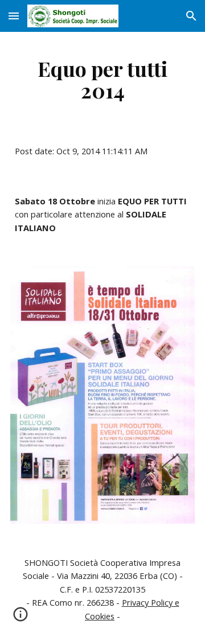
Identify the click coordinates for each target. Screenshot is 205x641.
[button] (13, 15)
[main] (102, 79)
